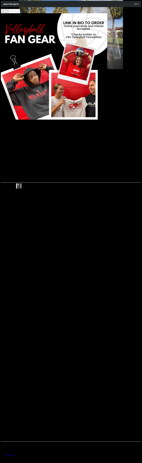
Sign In (136, 4)
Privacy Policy (10, 455)
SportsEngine (11, 4)
